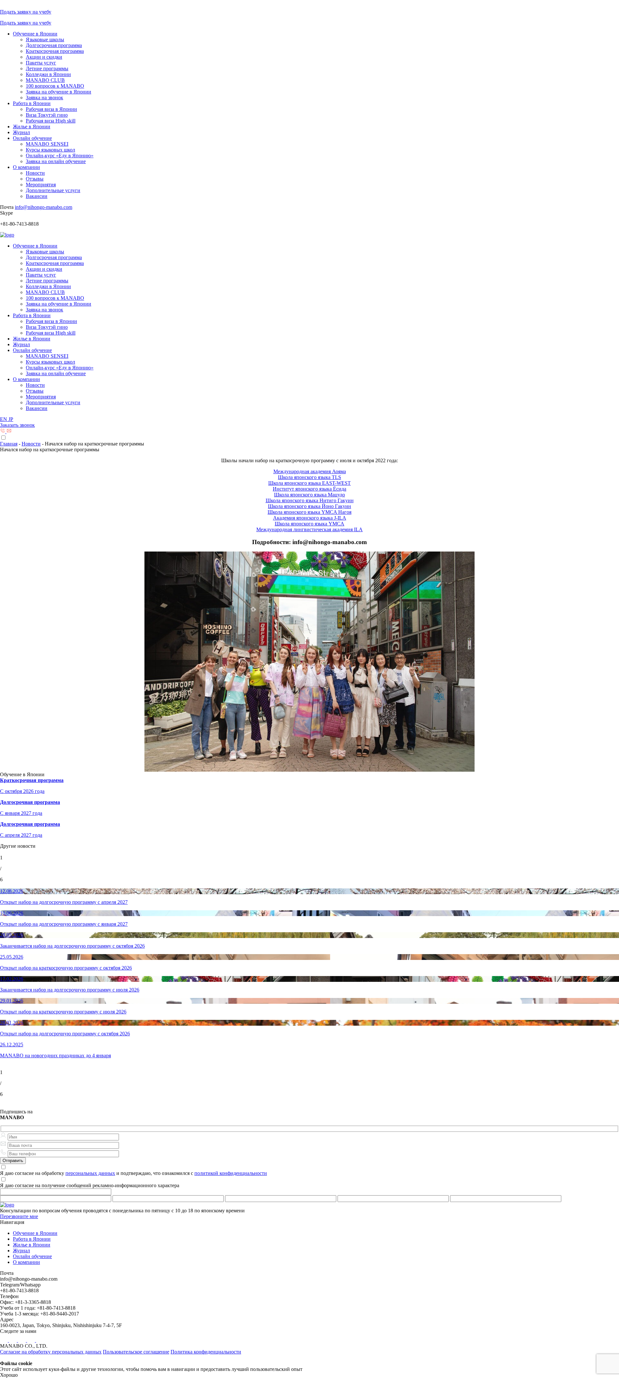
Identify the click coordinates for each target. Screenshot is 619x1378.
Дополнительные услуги (53, 190)
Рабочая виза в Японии (51, 109)
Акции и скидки (44, 57)
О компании (26, 167)
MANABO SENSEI (47, 144)
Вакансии (36, 196)
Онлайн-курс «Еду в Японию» (59, 155)
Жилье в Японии (31, 126)
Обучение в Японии (35, 33)
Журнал (21, 132)
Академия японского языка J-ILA (309, 518)
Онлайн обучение (32, 138)
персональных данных (90, 1173)
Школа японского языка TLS (309, 477)
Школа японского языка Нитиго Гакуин (310, 500)
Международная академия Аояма (309, 471)
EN (4, 419)
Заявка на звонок (44, 97)
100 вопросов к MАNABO (55, 86)
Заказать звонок (17, 425)
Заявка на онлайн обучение (56, 161)
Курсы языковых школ (50, 149)
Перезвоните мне (19, 1216)
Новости (35, 173)
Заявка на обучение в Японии (58, 91)
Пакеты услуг (41, 62)
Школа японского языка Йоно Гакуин (309, 506)
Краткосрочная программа (55, 51)
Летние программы (47, 68)
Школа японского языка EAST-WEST (309, 483)
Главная (8, 443)
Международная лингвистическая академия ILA (309, 529)
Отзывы (35, 178)
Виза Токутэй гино (47, 115)
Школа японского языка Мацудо (309, 494)
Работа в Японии (32, 103)
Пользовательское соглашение (136, 1351)
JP (10, 419)
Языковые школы (45, 39)
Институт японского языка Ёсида (309, 489)
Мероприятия (41, 184)
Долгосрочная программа (54, 45)
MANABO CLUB (45, 80)
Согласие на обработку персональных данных (51, 1351)
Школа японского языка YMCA (309, 523)
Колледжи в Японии (48, 74)
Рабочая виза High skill (50, 120)
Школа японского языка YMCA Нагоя (309, 512)
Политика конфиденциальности (206, 1351)
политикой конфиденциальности (230, 1173)
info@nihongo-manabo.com (43, 207)
